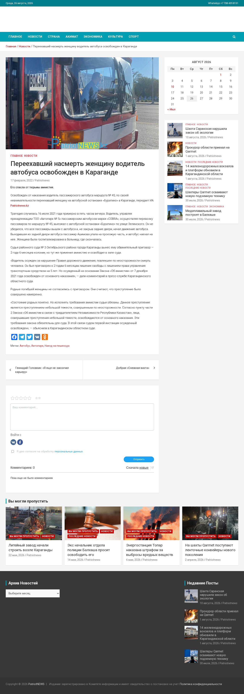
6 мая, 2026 (133, 559)
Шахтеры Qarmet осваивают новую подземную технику (206, 194)
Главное (15, 36)
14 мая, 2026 (75, 559)
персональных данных (69, 451)
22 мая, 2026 (16, 555)
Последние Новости (210, 162)
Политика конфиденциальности (201, 684)
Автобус (25, 345)
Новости (35, 36)
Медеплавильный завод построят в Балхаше (203, 213)
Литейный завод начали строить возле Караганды (30, 547)
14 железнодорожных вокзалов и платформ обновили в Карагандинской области (209, 170)
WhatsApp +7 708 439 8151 (223, 3)
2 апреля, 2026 (194, 559)
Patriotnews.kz (19, 205)
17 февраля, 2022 (21, 180)
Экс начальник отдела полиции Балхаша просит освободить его (88, 550)
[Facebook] (20, 442)
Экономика (93, 36)
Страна (54, 36)
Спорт (134, 36)
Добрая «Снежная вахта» (132, 368)
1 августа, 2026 (195, 156)
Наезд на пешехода (57, 345)
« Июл (171, 109)
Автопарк (37, 345)
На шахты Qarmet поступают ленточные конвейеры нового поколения (210, 550)
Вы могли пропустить (24, 536)
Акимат (72, 36)
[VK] (13, 442)
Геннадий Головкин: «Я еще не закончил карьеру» (42, 370)
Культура (115, 36)
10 (172, 86)
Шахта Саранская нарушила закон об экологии (206, 130)
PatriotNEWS (28, 17)
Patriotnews (42, 180)
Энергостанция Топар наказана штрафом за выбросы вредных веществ (149, 550)
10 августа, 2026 (195, 137)
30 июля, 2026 (194, 200)
